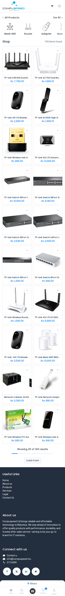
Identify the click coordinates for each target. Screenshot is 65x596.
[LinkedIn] (26, 571)
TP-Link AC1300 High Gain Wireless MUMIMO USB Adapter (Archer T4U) (48, 117)
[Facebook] (7, 571)
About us (7, 483)
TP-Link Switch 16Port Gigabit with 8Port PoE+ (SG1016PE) (48, 197)
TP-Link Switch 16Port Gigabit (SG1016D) (17, 237)
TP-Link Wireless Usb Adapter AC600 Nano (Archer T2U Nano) (17, 157)
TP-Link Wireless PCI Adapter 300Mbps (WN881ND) (17, 437)
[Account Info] (54, 590)
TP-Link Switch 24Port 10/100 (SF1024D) (48, 237)
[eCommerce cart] (52, 6)
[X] (17, 571)
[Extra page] (36, 571)
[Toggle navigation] (59, 6)
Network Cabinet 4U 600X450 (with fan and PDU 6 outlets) (17, 397)
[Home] (11, 590)
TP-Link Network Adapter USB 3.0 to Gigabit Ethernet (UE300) (48, 397)
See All (57, 17)
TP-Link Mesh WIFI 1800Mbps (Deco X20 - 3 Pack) (48, 357)
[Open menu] (32, 591)
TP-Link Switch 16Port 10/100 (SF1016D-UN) (17, 277)
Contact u (12, 555)
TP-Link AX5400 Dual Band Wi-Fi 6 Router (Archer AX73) (17, 77)
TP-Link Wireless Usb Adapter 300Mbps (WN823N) (48, 437)
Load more (32, 460)
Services (7, 490)
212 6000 (12, 562)
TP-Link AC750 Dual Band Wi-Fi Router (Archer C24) (48, 77)
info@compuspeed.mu (19, 559)
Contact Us (8, 497)
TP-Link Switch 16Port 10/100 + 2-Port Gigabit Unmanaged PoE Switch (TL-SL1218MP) (17, 197)
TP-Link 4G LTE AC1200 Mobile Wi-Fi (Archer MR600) (48, 317)
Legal (5, 494)
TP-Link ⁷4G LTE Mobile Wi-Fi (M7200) (17, 357)
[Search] (21, 590)
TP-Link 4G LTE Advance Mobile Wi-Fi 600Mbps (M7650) (48, 157)
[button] (27, 50)
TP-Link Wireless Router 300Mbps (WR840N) (17, 317)
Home (5, 480)
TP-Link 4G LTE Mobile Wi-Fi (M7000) (17, 117)
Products (7, 487)
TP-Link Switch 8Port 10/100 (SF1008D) (48, 277)
